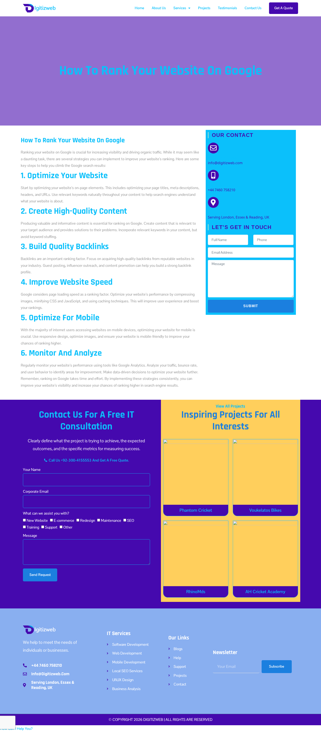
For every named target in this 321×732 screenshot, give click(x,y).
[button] (16, 728)
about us (159, 8)
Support (51, 527)
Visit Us (215, 212)
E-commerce (64, 520)
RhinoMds (195, 591)
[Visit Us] (213, 202)
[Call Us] (213, 175)
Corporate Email (35, 492)
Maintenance (111, 520)
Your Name (32, 470)
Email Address (222, 157)
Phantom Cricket (195, 510)
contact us (253, 8)
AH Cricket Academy (265, 591)
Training (33, 527)
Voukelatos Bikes (265, 510)
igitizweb (45, 7)
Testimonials (227, 8)
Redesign (87, 520)
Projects (204, 8)
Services (179, 8)
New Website (37, 520)
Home (139, 8)
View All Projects (230, 406)
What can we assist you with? (46, 514)
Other (67, 527)
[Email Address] (213, 148)
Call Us (215, 185)
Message (30, 536)
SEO (130, 520)
